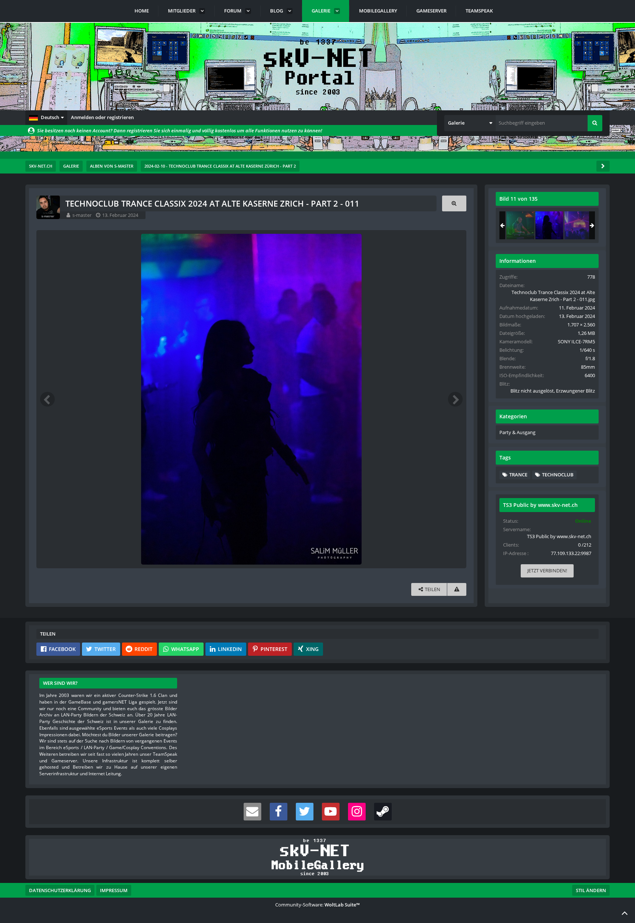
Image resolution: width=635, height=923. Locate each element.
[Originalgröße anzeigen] (454, 203)
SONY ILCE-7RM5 (576, 341)
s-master (82, 215)
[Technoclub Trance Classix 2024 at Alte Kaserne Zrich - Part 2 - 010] (520, 225)
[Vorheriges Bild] (47, 399)
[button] (46, 117)
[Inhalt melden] (456, 589)
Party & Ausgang (517, 432)
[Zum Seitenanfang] (624, 912)
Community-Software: (317, 904)
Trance (518, 474)
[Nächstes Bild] (455, 399)
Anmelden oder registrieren (102, 117)
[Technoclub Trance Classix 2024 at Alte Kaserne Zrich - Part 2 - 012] (578, 225)
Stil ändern (591, 890)
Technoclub (558, 474)
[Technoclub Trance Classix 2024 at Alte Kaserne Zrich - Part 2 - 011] (549, 225)
